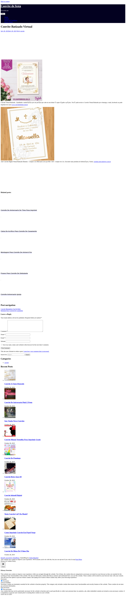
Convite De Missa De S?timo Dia (16, 551)
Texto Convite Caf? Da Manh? (16, 514)
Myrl (18, 31)
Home (6, 17)
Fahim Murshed (33, 558)
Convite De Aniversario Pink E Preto (18, 402)
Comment (4, 331)
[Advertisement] (56, 45)
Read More (78, 559)
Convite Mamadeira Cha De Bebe (11, 309)
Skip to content (5, 1)
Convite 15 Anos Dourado (14, 384)
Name (3, 334)
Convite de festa (11, 6)
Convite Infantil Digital (13, 495)
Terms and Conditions (10, 20)
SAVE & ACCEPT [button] (6, 594)
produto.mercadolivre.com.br (102, 161)
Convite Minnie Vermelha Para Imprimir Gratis (22, 440)
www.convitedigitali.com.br (20, 104)
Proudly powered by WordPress (10, 558)
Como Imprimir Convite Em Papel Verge (19, 533)
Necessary (6, 581)
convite (22, 31)
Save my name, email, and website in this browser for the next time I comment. (26, 345)
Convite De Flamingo (12, 458)
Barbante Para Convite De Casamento (12, 310)
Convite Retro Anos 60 (13, 477)
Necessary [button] (4, 579)
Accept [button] (73, 559)
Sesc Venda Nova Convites (14, 421)
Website (3, 341)
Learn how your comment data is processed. (36, 351)
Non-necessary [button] (5, 587)
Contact (6, 19)
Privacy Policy (8, 22)
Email (3, 338)
